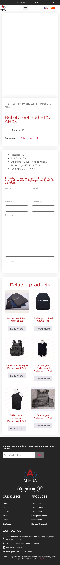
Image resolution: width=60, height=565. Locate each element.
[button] (54, 3)
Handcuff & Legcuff (39, 524)
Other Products (22, 2)
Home (8, 103)
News (5, 515)
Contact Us (40, 2)
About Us (6, 511)
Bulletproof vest (21, 103)
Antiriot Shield (37, 511)
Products (6, 507)
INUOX (41, 559)
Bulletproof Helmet (39, 515)
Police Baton (36, 519)
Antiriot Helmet (37, 507)
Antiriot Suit (36, 503)
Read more (16, 328)
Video (5, 519)
